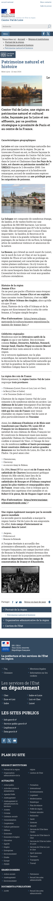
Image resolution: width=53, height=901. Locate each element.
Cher (6, 695)
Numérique (34, 802)
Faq (5, 668)
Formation (34, 785)
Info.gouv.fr (9, 719)
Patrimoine (34, 874)
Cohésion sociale (11, 816)
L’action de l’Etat (14, 625)
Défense (7, 830)
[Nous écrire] (14, 740)
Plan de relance (36, 805)
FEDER (6, 864)
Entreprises (8, 850)
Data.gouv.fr (10, 731)
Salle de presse (46, 6)
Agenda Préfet (9, 794)
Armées (7, 810)
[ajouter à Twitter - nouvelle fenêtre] (16, 602)
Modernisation (36, 798)
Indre (6, 703)
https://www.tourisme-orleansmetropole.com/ (24, 501)
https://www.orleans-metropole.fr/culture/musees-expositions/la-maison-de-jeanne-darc (25, 321)
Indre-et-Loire (35, 695)
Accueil (21, 39)
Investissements (36, 792)
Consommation (10, 820)
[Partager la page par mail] (20, 602)
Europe (6, 861)
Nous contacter (46, 2)
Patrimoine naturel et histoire (19, 45)
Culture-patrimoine (11, 827)
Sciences (33, 822)
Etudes (6, 857)
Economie (8, 833)
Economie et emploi (12, 837)
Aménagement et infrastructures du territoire (11, 803)
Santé (32, 819)
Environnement (10, 854)
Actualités (7, 780)
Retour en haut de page (35, 602)
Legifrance (9, 727)
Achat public (9, 785)
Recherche (34, 815)
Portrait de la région (14, 42)
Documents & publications (16, 886)
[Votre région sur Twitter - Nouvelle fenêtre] (48, 34)
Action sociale (9, 874)
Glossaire (8, 672)
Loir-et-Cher (35, 699)
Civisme (7, 813)
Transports (34, 860)
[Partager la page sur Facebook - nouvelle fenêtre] (12, 602)
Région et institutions (38, 39)
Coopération (9, 823)
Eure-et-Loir (9, 699)
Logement (34, 795)
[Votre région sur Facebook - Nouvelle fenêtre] (44, 34)
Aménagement (10, 798)
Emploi (7, 847)
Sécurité (33, 826)
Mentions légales (38, 668)
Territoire (33, 856)
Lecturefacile (10, 54)
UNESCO (6, 167)
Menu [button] (5, 34)
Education (8, 840)
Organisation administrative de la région (27, 620)
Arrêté (6, 891)
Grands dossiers (10, 869)
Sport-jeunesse (36, 853)
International (35, 788)
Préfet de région (36, 809)
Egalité (6, 844)
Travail (33, 863)
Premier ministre (36, 812)
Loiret (32, 703)
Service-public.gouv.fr (14, 723)
